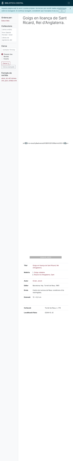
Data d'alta (5, 21)
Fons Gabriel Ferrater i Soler (7, 34)
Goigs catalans (39, 272)
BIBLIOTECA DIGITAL (13, 3)
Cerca (5, 63)
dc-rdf (8, 78)
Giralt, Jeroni (37, 281)
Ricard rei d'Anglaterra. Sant (44, 275)
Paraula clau (8, 54)
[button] (26, 143)
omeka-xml (13, 81)
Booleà (6, 56)
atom (3, 78)
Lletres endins (7, 29)
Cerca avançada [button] (8, 67)
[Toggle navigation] (68, 3)
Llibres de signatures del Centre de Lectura (8, 40)
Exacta (6, 59)
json (6, 81)
